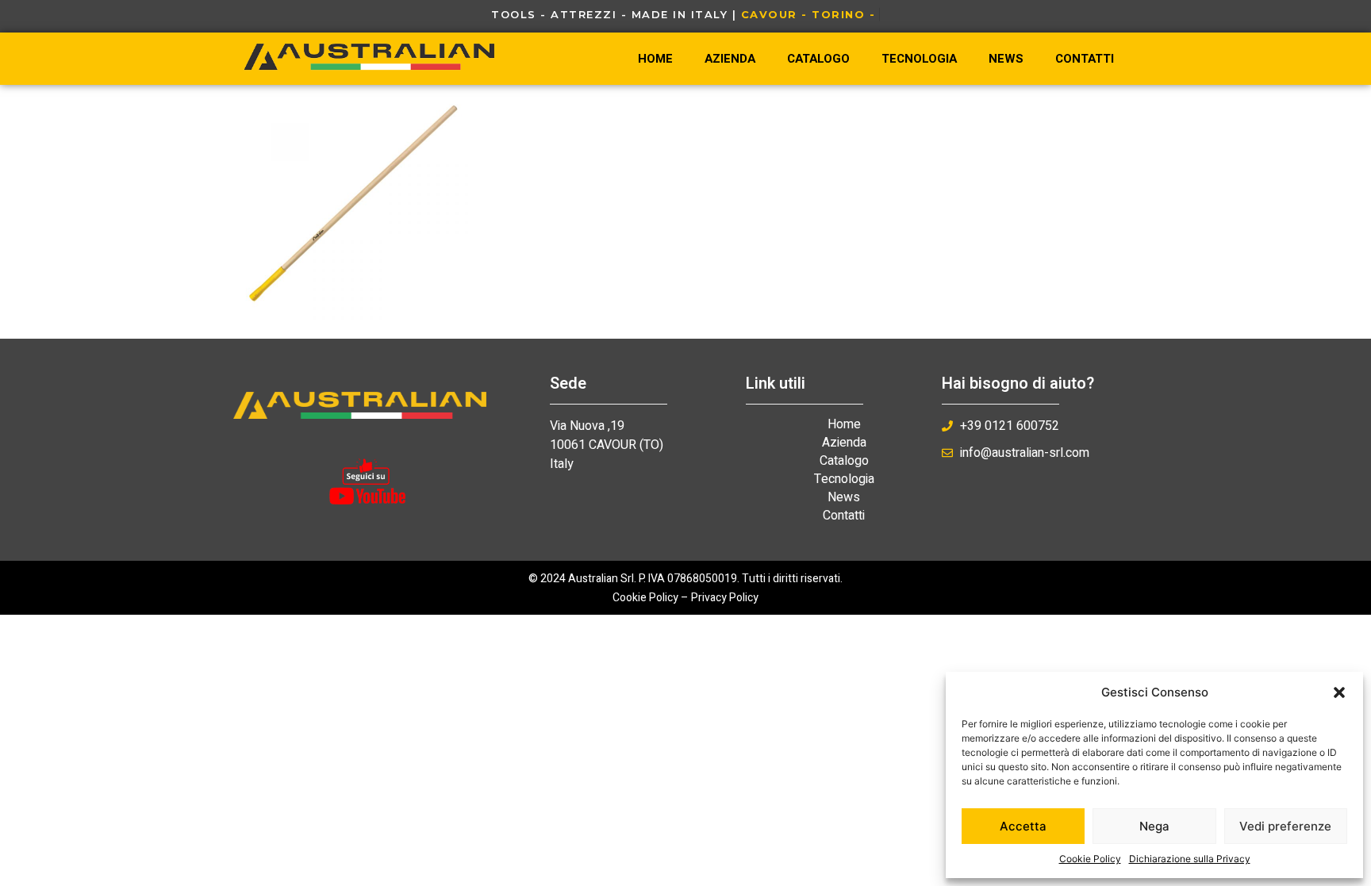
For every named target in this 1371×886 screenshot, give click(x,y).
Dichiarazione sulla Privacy (1189, 859)
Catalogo (818, 58)
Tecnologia (919, 58)
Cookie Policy (1090, 859)
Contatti (1084, 58)
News (1006, 58)
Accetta (1023, 826)
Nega (1154, 826)
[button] (1339, 692)
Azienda (730, 58)
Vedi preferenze (1285, 826)
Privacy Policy (724, 597)
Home (655, 58)
